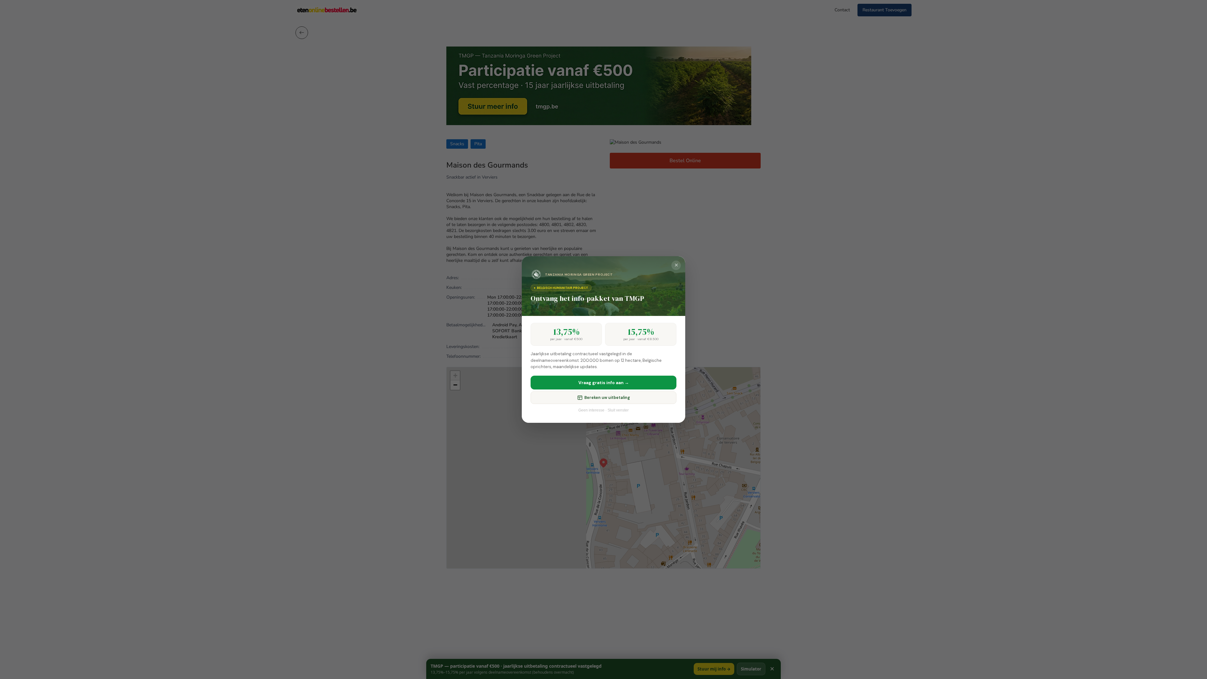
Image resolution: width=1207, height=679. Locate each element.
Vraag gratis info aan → (603, 382)
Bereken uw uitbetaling (607, 397)
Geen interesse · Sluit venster (603, 410)
